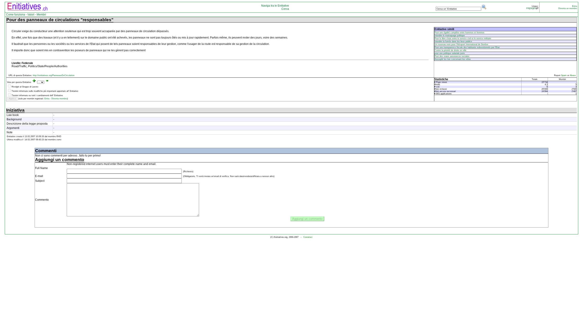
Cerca (285, 8)
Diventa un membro (567, 8)
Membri (41, 14)
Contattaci (307, 237)
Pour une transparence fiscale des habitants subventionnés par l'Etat (467, 47)
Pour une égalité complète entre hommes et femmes (459, 32)
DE (531, 8)
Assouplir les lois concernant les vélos (453, 59)
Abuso (573, 75)
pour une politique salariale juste (450, 53)
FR (527, 8)
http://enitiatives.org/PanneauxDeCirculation (53, 75)
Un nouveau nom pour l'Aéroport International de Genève (461, 44)
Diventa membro (59, 98)
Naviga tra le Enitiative (275, 5)
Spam (564, 75)
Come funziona (15, 14)
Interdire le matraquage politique (450, 35)
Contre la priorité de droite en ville (450, 50)
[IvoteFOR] (34, 82)
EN (534, 8)
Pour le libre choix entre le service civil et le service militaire (463, 38)
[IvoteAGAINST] (47, 82)
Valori (30, 14)
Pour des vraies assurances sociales (452, 56)
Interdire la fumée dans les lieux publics (453, 41)
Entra (574, 6)
